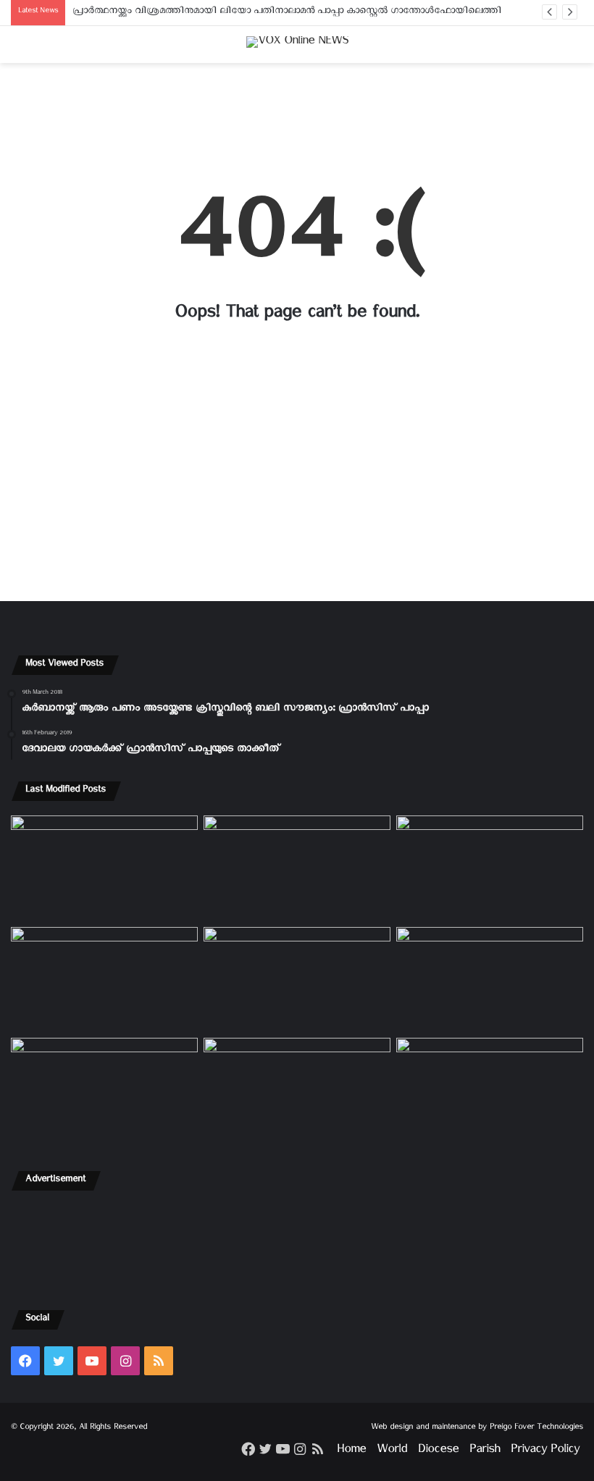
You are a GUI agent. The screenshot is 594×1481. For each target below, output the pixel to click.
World (392, 1452)
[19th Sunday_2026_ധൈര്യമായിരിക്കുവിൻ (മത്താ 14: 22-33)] (489, 868)
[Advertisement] (297, 119)
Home (351, 1452)
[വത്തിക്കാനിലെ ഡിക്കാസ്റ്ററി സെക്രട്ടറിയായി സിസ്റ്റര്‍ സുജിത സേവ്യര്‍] (297, 1091)
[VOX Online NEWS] (297, 44)
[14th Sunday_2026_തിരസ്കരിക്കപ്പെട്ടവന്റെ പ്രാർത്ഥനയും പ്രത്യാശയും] (104, 1091)
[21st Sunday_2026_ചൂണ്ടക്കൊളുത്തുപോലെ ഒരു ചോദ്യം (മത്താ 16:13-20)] (104, 868)
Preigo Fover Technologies (536, 1428)
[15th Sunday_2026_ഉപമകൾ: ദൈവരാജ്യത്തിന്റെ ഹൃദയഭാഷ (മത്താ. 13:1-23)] (297, 980)
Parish (484, 1452)
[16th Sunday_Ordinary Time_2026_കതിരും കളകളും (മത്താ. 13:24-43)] (104, 980)
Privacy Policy (545, 1452)
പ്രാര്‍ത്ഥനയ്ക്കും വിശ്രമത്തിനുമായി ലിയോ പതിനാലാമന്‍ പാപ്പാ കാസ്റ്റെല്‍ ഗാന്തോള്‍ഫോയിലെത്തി (286, 12)
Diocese (438, 1452)
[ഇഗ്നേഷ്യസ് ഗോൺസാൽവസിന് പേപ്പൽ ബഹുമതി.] (297, 868)
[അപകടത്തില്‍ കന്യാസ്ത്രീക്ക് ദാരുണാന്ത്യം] (489, 1091)
